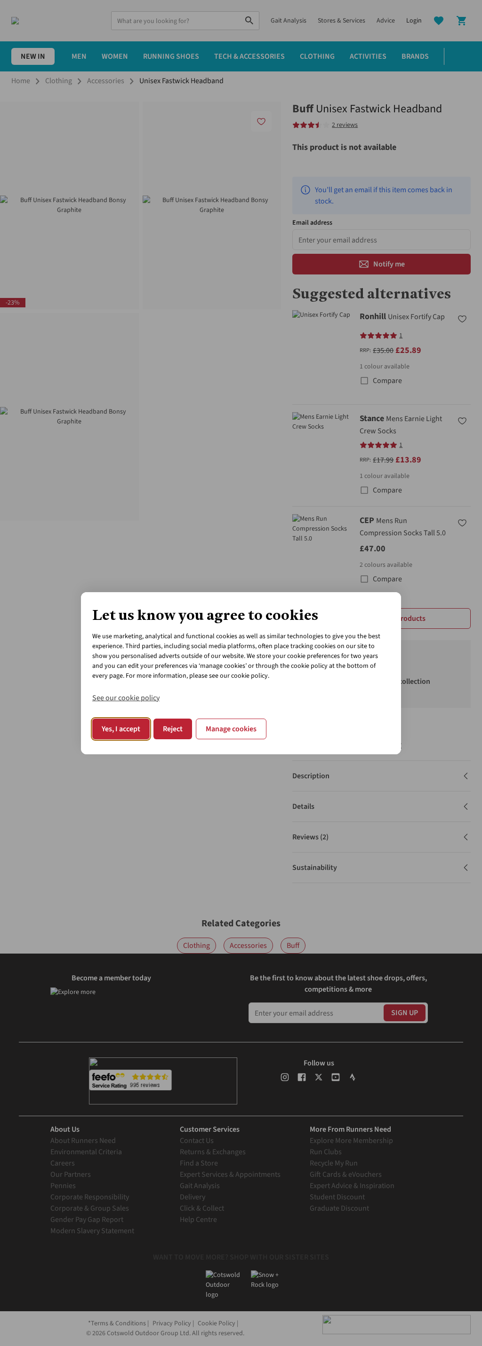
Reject (173, 729)
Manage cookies (231, 729)
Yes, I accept (121, 729)
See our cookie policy (126, 698)
